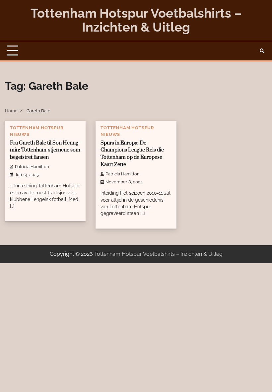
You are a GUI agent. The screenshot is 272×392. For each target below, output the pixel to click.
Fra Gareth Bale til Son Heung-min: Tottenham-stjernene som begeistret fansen (45, 150)
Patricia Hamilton (32, 166)
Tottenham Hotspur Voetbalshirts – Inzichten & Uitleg (136, 20)
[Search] (262, 51)
